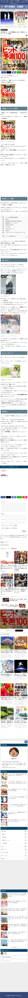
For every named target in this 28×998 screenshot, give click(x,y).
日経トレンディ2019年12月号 (8, 141)
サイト (2, 522)
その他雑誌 (14, 843)
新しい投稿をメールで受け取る (9, 528)
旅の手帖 (14, 837)
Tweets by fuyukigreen (6, 957)
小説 (13, 846)
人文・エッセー (13, 855)
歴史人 (14, 834)
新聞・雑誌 (13, 831)
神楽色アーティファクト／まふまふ (9, 335)
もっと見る (13, 947)
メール (3, 519)
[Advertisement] (14, 181)
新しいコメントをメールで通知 (9, 525)
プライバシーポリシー (6, 960)
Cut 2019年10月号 (5, 296)
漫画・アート (13, 849)
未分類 (13, 858)
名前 (3, 513)
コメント (4, 501)
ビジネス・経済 (13, 852)
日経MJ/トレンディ (4, 29)
